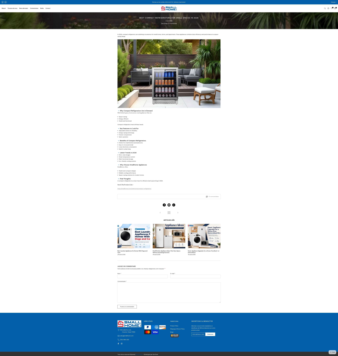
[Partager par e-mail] (169, 204)
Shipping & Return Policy (177, 329)
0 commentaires (214, 196)
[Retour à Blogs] (169, 213)
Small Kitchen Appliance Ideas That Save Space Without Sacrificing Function (166, 251)
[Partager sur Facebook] (164, 204)
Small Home (139, 354)
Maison (4, 8)
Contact (48, 8)
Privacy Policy (174, 326)
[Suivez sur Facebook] (2, 2)
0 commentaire (172, 23)
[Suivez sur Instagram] (5, 2)
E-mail (172, 273)
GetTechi (155, 354)
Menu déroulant (23, 8)
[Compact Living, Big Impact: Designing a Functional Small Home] (160, 213)
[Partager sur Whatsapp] (173, 204)
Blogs (166, 23)
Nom (119, 273)
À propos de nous (12, 8)
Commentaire (122, 281)
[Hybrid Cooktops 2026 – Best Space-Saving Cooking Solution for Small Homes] (177, 213)
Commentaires (34, 8)
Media (42, 8)
